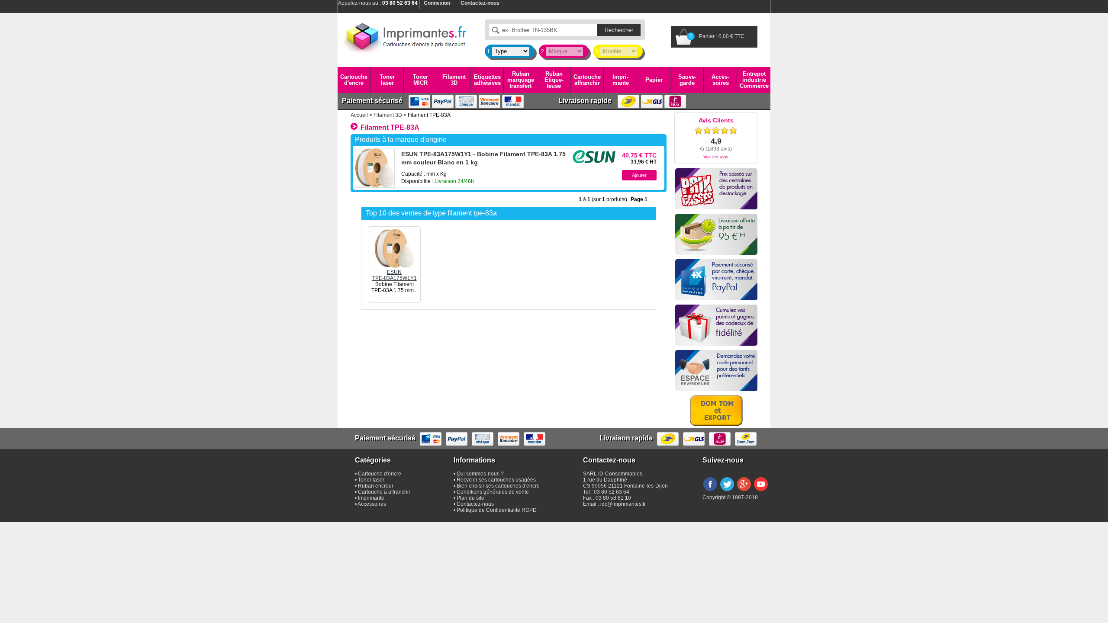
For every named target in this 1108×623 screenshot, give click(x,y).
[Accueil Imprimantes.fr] (404, 36)
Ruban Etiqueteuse (554, 80)
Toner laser (387, 80)
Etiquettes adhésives (487, 80)
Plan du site (470, 498)
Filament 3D (454, 80)
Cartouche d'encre (353, 80)
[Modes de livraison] (716, 234)
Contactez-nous (475, 504)
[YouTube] (761, 491)
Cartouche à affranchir (384, 492)
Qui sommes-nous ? (480, 474)
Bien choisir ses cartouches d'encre (498, 486)
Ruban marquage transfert (520, 80)
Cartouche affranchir (587, 80)
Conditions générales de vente (493, 492)
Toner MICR (420, 80)
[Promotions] (716, 188)
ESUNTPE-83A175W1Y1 (394, 275)
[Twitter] (727, 491)
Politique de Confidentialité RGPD (497, 510)
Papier (654, 80)
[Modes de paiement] (716, 279)
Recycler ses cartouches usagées (496, 480)
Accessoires (720, 80)
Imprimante (620, 80)
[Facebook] (710, 491)
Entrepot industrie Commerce (754, 80)
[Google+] (744, 491)
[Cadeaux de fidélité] (716, 325)
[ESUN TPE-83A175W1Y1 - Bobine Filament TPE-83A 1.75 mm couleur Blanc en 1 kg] (375, 168)
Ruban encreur (375, 486)
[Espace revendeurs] (716, 370)
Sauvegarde (687, 80)
